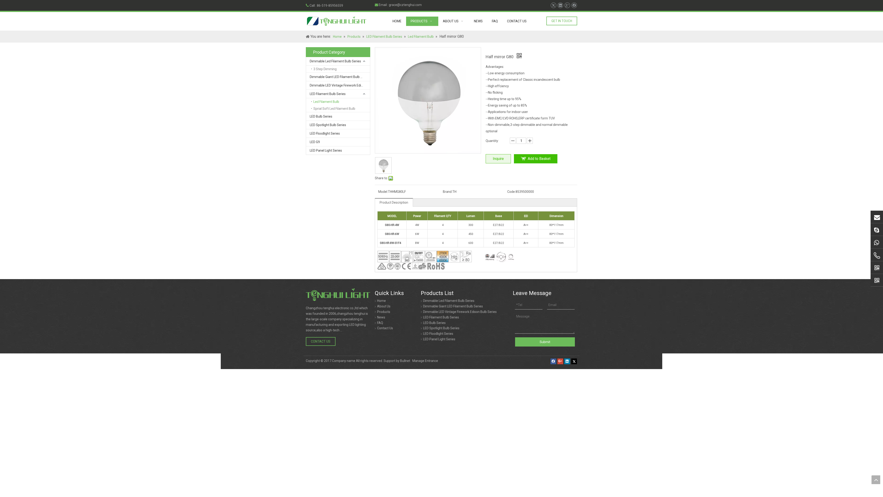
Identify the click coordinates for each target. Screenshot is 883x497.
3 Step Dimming (325, 69)
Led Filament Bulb (326, 102)
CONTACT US (320, 341)
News (381, 317)
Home (381, 301)
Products (383, 312)
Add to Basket (539, 158)
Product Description (394, 202)
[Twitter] (553, 5)
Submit (545, 342)
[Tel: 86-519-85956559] (877, 255)
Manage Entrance (425, 361)
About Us (383, 306)
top (876, 479)
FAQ (380, 323)
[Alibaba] (877, 267)
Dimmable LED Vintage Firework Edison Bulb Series (340, 85)
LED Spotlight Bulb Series (328, 125)
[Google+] (567, 5)
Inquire (498, 158)
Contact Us (385, 328)
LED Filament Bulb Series (328, 94)
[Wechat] (877, 280)
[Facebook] (574, 5)
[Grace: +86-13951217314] (877, 242)
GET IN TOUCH (561, 21)
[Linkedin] (560, 5)
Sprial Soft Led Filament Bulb (334, 108)
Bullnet (405, 361)
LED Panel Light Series (326, 150)
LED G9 (315, 142)
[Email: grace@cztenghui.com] (877, 217)
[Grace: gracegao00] (877, 229)
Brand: (447, 192)
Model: (383, 192)
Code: (511, 192)
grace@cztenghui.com (405, 5)
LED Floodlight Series (325, 133)
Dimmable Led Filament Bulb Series (335, 61)
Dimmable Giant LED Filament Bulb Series (340, 77)
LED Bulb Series (321, 116)
